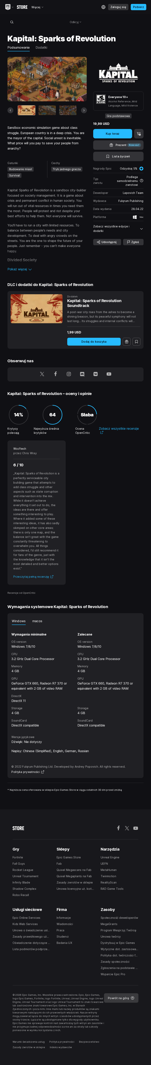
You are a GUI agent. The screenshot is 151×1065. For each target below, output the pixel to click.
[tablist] (75, 621)
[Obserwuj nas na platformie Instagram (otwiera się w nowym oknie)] (69, 374)
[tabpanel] (75, 676)
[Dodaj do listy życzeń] (136, 342)
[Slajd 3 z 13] (68, 110)
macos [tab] (37, 621)
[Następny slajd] (84, 110)
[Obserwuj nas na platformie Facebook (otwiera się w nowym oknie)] (55, 374)
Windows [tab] (19, 621)
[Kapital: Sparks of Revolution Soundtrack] (37, 308)
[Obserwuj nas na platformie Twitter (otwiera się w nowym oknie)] (42, 374)
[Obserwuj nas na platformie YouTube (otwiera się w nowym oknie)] (109, 374)
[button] (47, 269)
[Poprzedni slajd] (10, 110)
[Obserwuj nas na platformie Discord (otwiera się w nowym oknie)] (82, 374)
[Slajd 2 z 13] (47, 110)
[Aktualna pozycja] (26, 110)
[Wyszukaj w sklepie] (11, 22)
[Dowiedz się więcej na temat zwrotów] (142, 181)
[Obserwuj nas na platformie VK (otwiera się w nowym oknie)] (95, 374)
